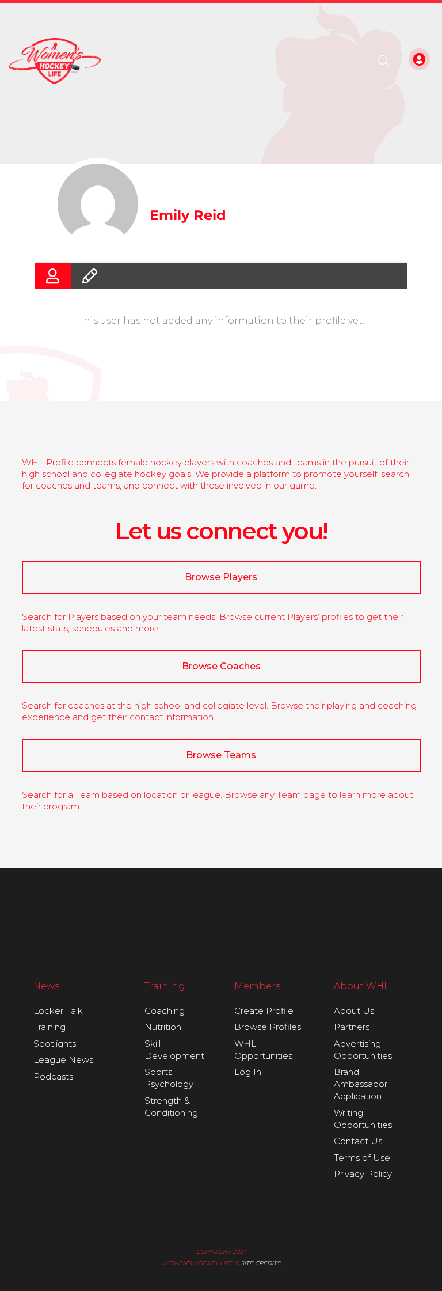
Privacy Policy (363, 1173)
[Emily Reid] (98, 204)
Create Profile (264, 1010)
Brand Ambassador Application (360, 1083)
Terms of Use (362, 1157)
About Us (354, 1010)
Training (49, 1026)
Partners (351, 1026)
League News (63, 1059)
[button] (384, 61)
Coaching (164, 1010)
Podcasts (53, 1076)
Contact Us (358, 1140)
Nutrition (162, 1026)
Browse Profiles (267, 1026)
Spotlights (54, 1043)
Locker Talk (58, 1010)
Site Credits (260, 1263)
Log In (247, 1071)
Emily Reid (188, 215)
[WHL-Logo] (55, 61)
